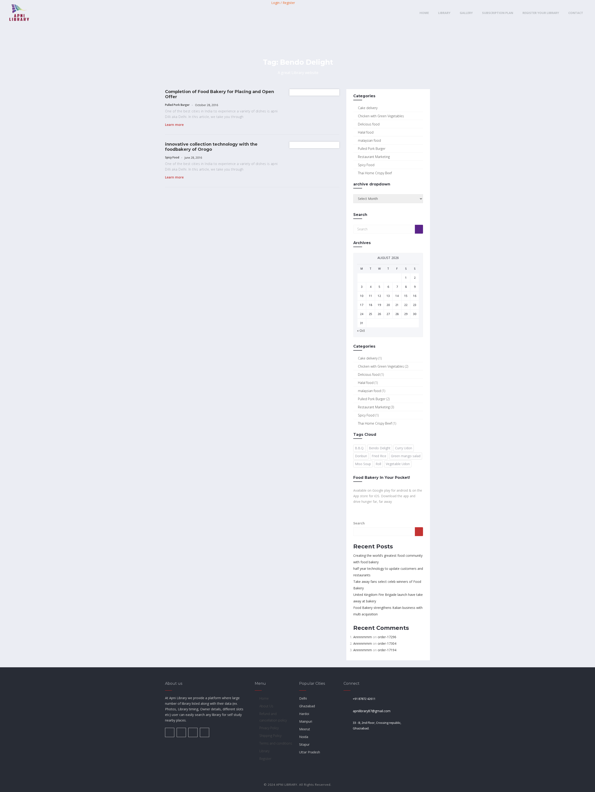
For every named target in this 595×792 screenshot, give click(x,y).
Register (265, 758)
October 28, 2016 (206, 105)
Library (444, 13)
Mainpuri (305, 721)
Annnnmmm (362, 637)
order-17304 (387, 643)
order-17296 (387, 637)
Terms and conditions (275, 743)
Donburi (361, 456)
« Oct (361, 330)
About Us (266, 706)
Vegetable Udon (398, 464)
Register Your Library (540, 13)
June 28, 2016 (193, 158)
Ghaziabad (307, 706)
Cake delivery (367, 108)
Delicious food (369, 124)
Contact (575, 13)
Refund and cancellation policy (273, 716)
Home (424, 13)
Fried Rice (379, 456)
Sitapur (304, 744)
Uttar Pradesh (309, 752)
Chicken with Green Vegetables (381, 116)
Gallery (466, 13)
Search (359, 523)
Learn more (174, 124)
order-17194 (387, 650)
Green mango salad (405, 456)
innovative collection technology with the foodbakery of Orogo (211, 147)
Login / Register (283, 2)
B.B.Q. (359, 448)
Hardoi (304, 713)
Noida (303, 737)
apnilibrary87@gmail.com (371, 711)
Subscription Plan (497, 13)
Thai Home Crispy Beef (375, 173)
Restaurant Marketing (374, 156)
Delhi (303, 698)
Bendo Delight (379, 448)
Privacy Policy (269, 728)
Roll (378, 464)
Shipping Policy (270, 735)
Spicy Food (172, 157)
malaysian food (369, 140)
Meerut (304, 729)
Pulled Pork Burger (177, 105)
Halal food (366, 132)
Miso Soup (363, 464)
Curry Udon (403, 448)
